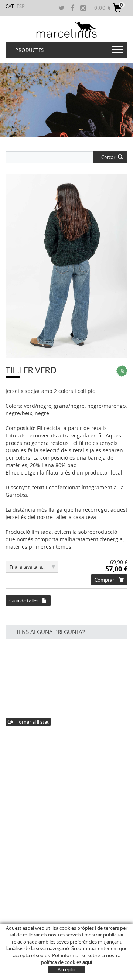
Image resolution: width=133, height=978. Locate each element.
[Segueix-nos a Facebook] (73, 8)
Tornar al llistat (33, 721)
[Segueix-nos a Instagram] (84, 8)
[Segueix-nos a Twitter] (62, 8)
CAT (10, 6)
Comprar (104, 579)
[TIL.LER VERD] (66, 266)
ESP (21, 6)
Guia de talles (23, 600)
